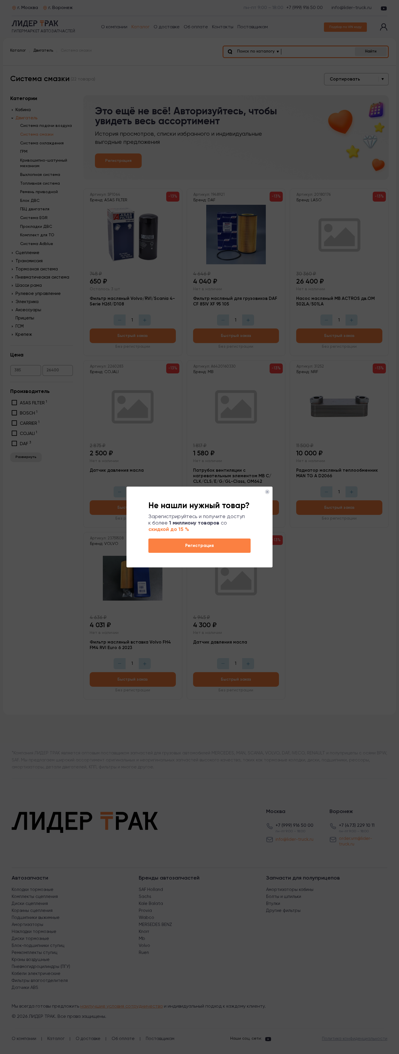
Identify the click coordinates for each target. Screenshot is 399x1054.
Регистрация (199, 545)
